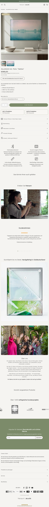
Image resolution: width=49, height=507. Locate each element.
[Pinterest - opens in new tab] (29, 488)
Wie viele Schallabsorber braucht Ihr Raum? (12, 78)
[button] (2, 4)
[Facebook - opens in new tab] (24, 488)
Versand (8, 73)
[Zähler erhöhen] (7, 105)
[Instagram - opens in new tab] (27, 488)
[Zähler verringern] (2, 105)
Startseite (3, 9)
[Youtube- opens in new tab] (32, 488)
